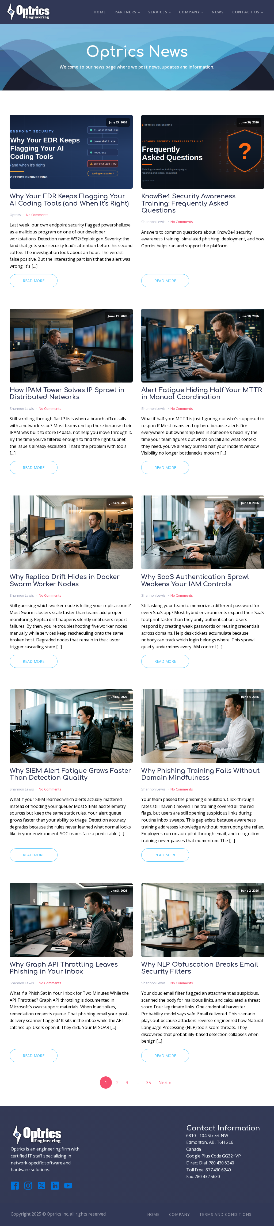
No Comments (37, 214)
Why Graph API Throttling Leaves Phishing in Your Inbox (64, 968)
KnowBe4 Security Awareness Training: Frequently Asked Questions (188, 203)
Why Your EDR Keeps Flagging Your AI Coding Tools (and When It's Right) (69, 200)
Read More (33, 280)
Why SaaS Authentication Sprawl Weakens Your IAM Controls (195, 581)
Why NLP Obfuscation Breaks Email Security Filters (199, 968)
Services (157, 11)
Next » (164, 1082)
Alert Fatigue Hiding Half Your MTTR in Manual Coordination (201, 394)
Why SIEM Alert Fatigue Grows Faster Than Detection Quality (70, 774)
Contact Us (246, 11)
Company (189, 11)
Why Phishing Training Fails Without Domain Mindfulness (200, 774)
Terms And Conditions (225, 1214)
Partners (125, 11)
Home (100, 11)
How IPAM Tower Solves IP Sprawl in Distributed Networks (67, 394)
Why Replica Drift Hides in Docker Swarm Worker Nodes (65, 581)
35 (148, 1082)
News (218, 11)
